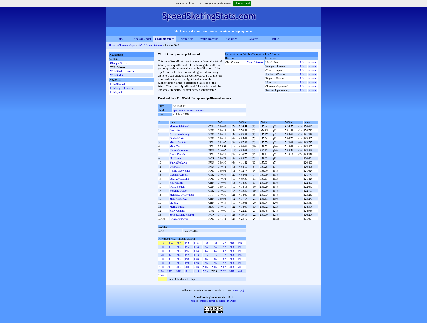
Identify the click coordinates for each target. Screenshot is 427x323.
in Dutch (231, 300)
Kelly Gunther (177, 210)
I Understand (242, 3)
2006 (214, 267)
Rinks (275, 38)
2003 (187, 267)
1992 (178, 263)
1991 (170, 263)
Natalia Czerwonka (180, 170)
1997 (223, 263)
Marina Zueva (177, 206)
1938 (205, 243)
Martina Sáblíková (179, 126)
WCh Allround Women (150, 45)
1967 (223, 251)
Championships (164, 38)
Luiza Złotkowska (179, 178)
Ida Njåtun (175, 158)
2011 (170, 271)
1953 (187, 247)
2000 (161, 267)
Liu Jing (174, 202)
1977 (223, 255)
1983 (187, 259)
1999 (240, 263)
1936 (187, 243)
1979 (240, 255)
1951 (170, 247)
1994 (196, 263)
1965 (205, 251)
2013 (187, 271)
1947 (223, 243)
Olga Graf (175, 166)
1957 (223, 247)
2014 (196, 271)
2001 (170, 267)
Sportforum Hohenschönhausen (189, 110)
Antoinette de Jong (179, 134)
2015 (205, 271)
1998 (231, 263)
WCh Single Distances (122, 71)
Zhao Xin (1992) (178, 198)
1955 (205, 247)
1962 (178, 251)
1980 (161, 259)
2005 (205, 267)
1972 (178, 255)
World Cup (186, 38)
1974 (196, 255)
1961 (170, 251)
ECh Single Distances (121, 88)
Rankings (231, 38)
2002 (178, 267)
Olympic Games (118, 63)
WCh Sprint (116, 75)
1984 (196, 259)
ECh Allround (117, 84)
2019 (240, 271)
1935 (178, 243)
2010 (161, 271)
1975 (205, 255)
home (194, 300)
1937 (196, 243)
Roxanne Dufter (178, 190)
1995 (205, 263)
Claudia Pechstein (179, 174)
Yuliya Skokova (178, 162)
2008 (231, 267)
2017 (223, 271)
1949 (240, 243)
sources (221, 300)
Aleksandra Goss (179, 218)
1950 (161, 247)
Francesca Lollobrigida (182, 194)
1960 (161, 251)
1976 (214, 255)
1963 (187, 251)
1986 (214, 259)
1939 (214, 243)
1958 (231, 247)
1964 (196, 251)
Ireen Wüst (175, 130)
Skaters (253, 38)
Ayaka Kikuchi (177, 154)
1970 (161, 255)
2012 (178, 271)
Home (120, 38)
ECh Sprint (116, 92)
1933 (161, 243)
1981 (170, 259)
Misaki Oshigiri (178, 142)
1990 (161, 263)
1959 (240, 247)
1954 (196, 247)
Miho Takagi (176, 146)
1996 (214, 263)
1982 (178, 259)
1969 (240, 251)
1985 (205, 259)
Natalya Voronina (179, 150)
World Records (209, 38)
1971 (170, 255)
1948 (231, 243)
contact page (238, 290)
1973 (187, 255)
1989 (240, 259)
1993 (187, 263)
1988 (231, 259)
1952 (178, 247)
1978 (231, 255)
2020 (161, 275)
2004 (196, 267)
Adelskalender (142, 38)
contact (202, 300)
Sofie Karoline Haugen (182, 214)
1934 (170, 243)
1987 (223, 259)
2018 (231, 271)
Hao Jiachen (176, 182)
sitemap (211, 300)
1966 (214, 251)
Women (258, 62)
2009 (240, 267)
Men (249, 62)
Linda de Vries (177, 138)
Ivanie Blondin (177, 186)
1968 (231, 251)
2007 (223, 267)
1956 (214, 247)
